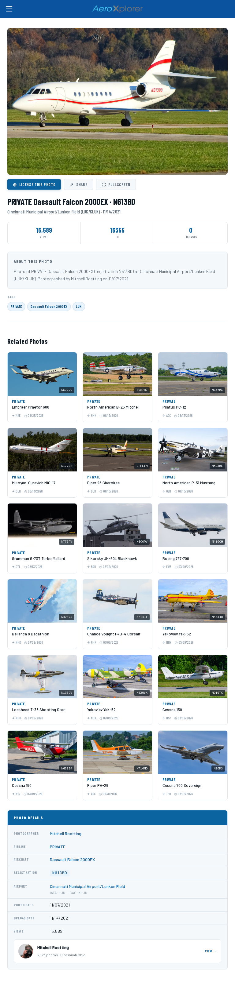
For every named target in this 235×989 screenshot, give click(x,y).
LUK (78, 306)
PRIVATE (16, 306)
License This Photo (34, 184)
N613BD (59, 872)
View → (211, 951)
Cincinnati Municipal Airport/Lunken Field (87, 886)
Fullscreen (116, 184)
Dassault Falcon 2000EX (49, 306)
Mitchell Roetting (65, 833)
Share (78, 184)
